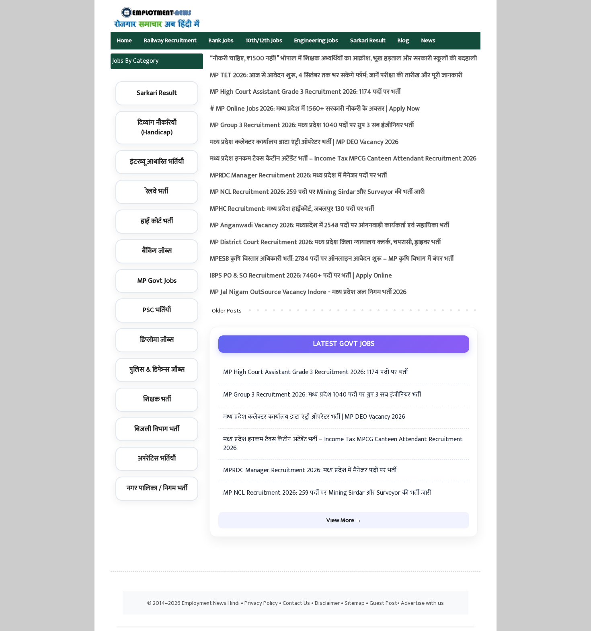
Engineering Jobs (316, 40)
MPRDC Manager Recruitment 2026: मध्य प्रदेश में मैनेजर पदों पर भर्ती (298, 175)
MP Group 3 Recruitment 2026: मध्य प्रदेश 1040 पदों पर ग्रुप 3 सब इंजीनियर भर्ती (312, 125)
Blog (403, 40)
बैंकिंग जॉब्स (157, 251)
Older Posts (227, 311)
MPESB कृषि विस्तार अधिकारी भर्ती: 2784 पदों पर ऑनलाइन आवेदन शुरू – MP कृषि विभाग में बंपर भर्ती (332, 259)
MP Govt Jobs (156, 280)
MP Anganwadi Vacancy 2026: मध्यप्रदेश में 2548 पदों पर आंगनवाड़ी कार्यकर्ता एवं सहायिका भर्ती (329, 225)
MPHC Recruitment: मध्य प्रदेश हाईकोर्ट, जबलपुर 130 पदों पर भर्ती (292, 209)
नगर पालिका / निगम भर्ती (157, 488)
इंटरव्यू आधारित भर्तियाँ (157, 161)
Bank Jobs (221, 40)
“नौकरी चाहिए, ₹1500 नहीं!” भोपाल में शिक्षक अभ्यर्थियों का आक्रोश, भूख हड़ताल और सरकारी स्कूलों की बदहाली (343, 58)
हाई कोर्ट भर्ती (157, 221)
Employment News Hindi (211, 603)
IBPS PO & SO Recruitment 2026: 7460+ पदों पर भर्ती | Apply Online (301, 275)
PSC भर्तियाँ (157, 310)
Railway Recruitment (170, 40)
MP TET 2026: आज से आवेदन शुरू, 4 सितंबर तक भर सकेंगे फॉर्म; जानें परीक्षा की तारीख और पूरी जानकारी (336, 75)
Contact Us (296, 603)
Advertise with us (422, 603)
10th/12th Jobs (264, 40)
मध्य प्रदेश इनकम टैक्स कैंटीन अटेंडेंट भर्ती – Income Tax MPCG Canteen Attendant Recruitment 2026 (343, 158)
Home (124, 40)
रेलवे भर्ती (157, 191)
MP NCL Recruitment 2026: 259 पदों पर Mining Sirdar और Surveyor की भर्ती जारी (317, 192)
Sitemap (355, 603)
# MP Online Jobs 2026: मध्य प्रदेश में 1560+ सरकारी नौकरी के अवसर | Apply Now (315, 109)
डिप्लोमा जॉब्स (157, 339)
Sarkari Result (368, 40)
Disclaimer (327, 603)
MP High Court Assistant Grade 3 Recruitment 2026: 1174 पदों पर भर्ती (305, 92)
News (428, 40)
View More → (343, 520)
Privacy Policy (261, 603)
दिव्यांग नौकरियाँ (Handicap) (156, 127)
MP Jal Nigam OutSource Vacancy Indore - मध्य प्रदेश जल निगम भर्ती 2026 (308, 292)
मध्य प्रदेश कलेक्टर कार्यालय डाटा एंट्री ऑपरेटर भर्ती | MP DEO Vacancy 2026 (304, 142)
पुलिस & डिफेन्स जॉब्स (157, 369)
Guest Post (383, 603)
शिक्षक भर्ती (157, 399)
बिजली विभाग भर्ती (156, 429)
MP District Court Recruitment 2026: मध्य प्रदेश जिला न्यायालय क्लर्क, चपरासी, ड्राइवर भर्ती (325, 242)
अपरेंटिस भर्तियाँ (157, 458)
